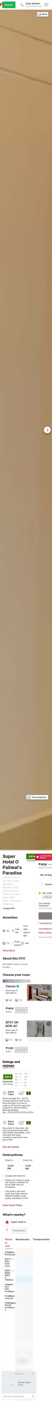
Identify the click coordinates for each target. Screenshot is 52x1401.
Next (47, 430)
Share (45, 14)
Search (9, 4)
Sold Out (21, 1050)
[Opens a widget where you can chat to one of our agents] (19, 1385)
